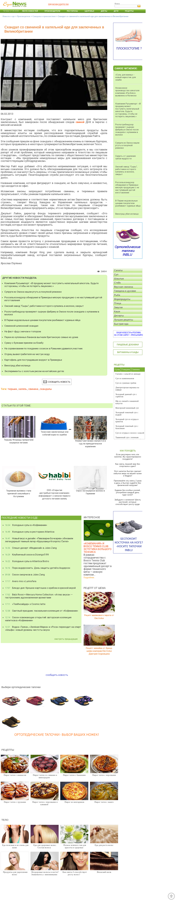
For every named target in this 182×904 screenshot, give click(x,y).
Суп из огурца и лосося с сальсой (129, 433)
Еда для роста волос (104, 845)
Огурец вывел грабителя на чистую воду (27, 354)
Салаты (118, 270)
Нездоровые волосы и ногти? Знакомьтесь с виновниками (45, 873)
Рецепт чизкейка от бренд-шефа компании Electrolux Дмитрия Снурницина (99, 651)
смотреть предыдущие (66, 639)
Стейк (117, 282)
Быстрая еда (121, 324)
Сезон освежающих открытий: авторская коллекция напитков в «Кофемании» (38, 619)
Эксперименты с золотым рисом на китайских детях (34, 371)
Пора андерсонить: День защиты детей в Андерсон (37, 567)
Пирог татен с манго (104, 802)
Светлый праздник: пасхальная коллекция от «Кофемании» (41, 610)
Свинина (136, 369)
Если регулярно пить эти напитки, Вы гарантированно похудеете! (127, 456)
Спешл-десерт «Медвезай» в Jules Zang (31, 547)
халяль (22, 388)
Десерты (119, 315)
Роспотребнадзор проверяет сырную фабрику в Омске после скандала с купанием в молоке (51, 313)
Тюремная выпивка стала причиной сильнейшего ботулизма (18, 494)
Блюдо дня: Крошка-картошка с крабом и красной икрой (40, 587)
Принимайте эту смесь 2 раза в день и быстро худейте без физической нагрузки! (127, 483)
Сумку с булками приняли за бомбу (23, 342)
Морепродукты (122, 299)
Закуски (118, 307)
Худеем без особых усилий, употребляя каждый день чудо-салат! (127, 492)
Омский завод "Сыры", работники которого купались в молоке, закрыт (44, 306)
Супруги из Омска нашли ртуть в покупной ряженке (33, 291)
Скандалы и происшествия (44, 16)
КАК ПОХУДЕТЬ (128, 450)
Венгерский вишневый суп (127, 408)
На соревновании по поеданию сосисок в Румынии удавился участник (43, 348)
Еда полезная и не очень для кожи (15, 846)
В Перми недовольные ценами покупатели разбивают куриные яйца (42, 320)
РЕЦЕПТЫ (119, 365)
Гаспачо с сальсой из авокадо (127, 374)
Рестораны (72, 11)
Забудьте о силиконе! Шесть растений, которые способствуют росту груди (127, 502)
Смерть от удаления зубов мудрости (125, 157)
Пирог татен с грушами (15, 802)
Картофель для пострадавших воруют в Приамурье (33, 359)
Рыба (117, 295)
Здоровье (89, 11)
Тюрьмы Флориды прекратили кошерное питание (18, 441)
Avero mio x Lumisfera (20, 581)
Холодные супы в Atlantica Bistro (27, 561)
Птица (117, 303)
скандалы (46, 388)
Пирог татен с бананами (74, 775)
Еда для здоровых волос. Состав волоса (44, 846)
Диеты (104, 11)
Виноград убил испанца (17, 365)
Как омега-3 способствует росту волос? (75, 873)
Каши (117, 311)
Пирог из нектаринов (74, 802)
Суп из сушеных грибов (125, 383)
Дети (116, 11)
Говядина (126, 369)
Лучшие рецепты (123, 319)
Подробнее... (89, 577)
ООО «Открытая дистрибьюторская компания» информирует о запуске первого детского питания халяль (54, 494)
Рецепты (129, 11)
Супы (117, 369)
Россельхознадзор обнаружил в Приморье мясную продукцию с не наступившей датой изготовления (53, 299)
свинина (33, 388)
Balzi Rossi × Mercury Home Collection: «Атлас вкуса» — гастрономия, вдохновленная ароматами (39, 596)
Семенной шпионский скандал (21, 325)
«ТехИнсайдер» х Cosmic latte (25, 604)
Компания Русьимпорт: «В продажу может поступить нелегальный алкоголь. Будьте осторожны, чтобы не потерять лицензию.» (51, 284)
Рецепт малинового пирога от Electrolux (99, 616)
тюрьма (12, 388)
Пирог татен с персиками (104, 775)
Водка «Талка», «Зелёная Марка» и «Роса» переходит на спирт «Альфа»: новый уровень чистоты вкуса (43, 628)
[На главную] (14, 8)
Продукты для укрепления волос (15, 873)
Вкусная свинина (123, 286)
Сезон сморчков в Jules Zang (25, 574)
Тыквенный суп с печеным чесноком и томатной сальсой (128, 438)
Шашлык (119, 278)
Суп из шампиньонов (124, 378)
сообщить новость (57, 674)
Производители (52, 11)
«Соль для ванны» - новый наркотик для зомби (125, 77)
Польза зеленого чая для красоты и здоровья (74, 846)
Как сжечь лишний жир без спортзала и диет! (127, 465)
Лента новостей (30, 11)
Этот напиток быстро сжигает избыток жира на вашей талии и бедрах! (128, 473)
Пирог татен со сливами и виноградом (45, 776)
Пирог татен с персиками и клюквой (45, 803)
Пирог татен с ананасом (15, 775)
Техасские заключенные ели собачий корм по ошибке (54, 433)
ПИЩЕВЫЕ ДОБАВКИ (128, 344)
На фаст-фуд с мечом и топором (22, 331)
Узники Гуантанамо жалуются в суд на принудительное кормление (90, 444)
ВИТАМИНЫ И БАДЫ (127, 352)
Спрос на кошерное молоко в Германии (90, 492)
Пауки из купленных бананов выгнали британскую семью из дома (41, 337)
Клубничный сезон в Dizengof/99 (27, 554)
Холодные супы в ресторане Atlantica (29, 531)
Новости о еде (9, 16)
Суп (116, 274)
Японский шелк (104, 872)
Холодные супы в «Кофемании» (26, 525)
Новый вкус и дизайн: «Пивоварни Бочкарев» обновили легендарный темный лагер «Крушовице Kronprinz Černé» (39, 540)
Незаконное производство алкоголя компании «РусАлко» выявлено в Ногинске (127, 92)
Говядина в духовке (125, 291)
